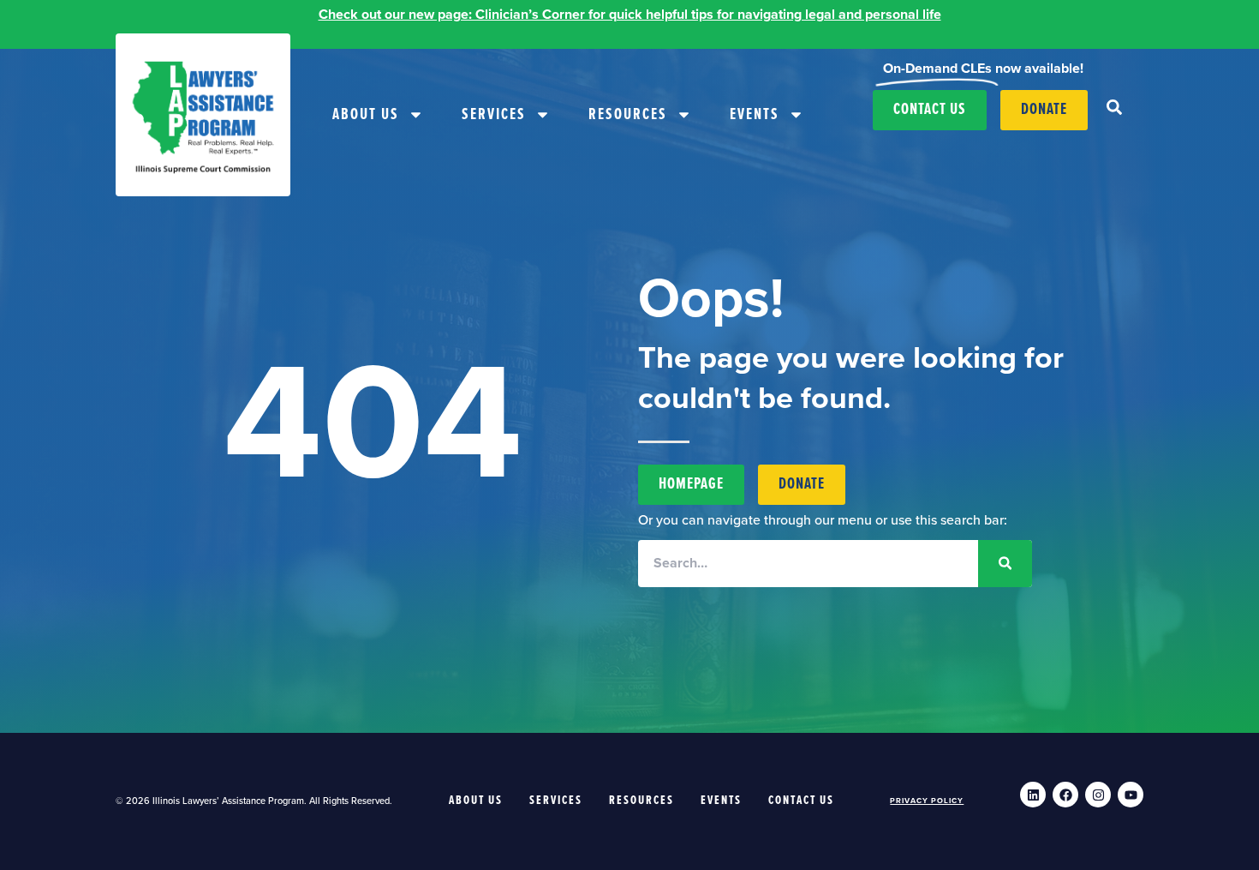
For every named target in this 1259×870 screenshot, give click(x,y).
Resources (627, 115)
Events (754, 115)
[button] (1114, 107)
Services (494, 115)
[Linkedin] (1033, 794)
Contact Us (801, 800)
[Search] (1005, 563)
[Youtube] (1130, 794)
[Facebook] (1065, 794)
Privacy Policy (927, 801)
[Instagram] (1098, 794)
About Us (365, 115)
